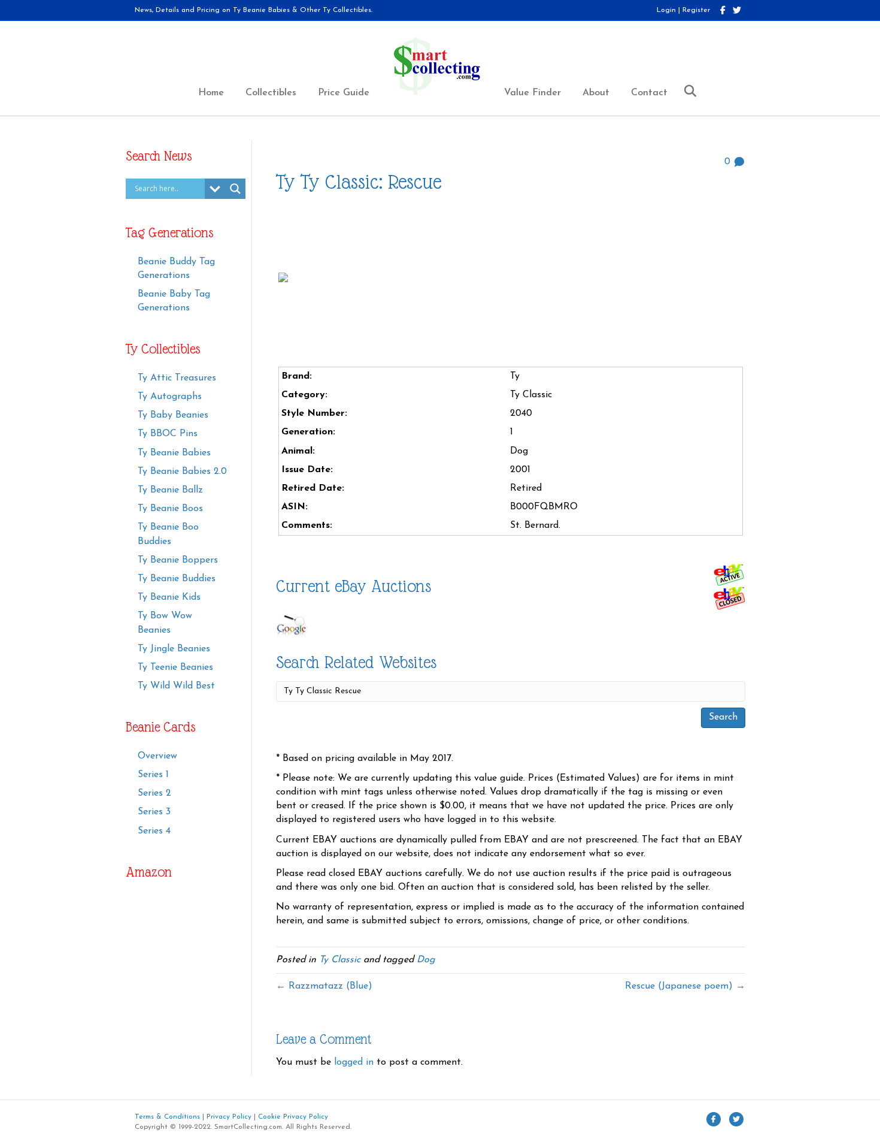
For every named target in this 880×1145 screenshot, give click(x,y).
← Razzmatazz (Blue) (324, 986)
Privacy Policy (229, 1116)
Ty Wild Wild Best (176, 686)
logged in (354, 1062)
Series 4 (154, 831)
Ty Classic (339, 960)
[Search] (685, 91)
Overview (157, 756)
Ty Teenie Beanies (175, 667)
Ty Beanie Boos (170, 508)
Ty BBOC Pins (168, 434)
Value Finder (532, 93)
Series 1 (153, 775)
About (595, 93)
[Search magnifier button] (235, 189)
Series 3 (154, 812)
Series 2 (154, 793)
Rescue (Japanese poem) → (685, 986)
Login (666, 10)
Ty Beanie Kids (169, 597)
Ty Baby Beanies (173, 415)
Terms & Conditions (167, 1116)
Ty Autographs (170, 396)
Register (696, 10)
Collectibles (270, 93)
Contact (649, 93)
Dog (426, 960)
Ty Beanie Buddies (177, 579)
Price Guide (343, 93)
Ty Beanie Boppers (178, 560)
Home (211, 93)
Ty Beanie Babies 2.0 (182, 471)
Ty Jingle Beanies (174, 649)
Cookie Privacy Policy (293, 1116)
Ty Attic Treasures (177, 378)
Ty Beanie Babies (174, 453)
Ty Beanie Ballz (170, 490)
